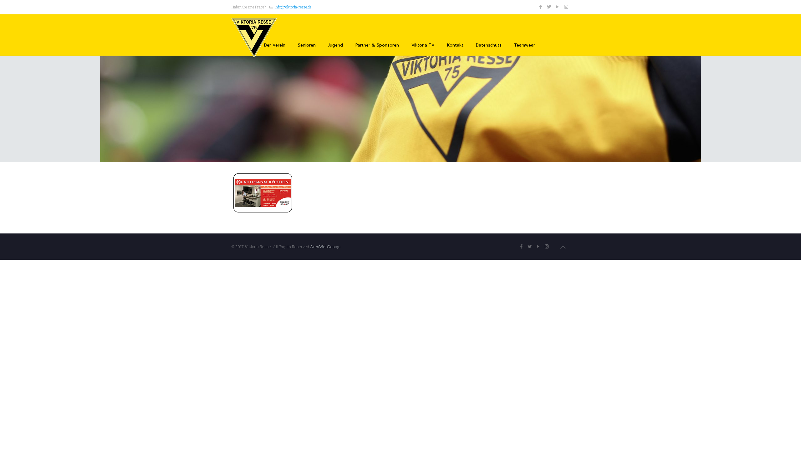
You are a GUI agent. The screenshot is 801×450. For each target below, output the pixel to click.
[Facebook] (541, 6)
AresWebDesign (325, 246)
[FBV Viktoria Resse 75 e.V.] (254, 37)
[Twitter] (549, 6)
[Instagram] (566, 6)
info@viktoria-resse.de (293, 6)
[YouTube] (557, 6)
